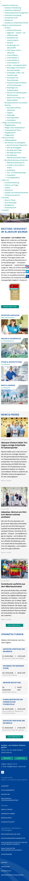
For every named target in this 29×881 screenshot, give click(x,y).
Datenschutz (6, 871)
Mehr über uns (10, 307)
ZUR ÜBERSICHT (14, 625)
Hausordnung (6, 854)
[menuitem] (10, 5)
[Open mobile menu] (0, 1)
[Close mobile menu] (0, 3)
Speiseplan (5, 794)
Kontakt (4, 862)
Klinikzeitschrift (8, 822)
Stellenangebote (8, 790)
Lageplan (21, 758)
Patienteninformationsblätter (13, 838)
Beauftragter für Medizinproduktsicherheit (11, 849)
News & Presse (7, 809)
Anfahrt (7, 758)
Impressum (5, 867)
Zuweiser (4, 786)
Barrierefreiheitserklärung (12, 875)
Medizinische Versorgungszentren (9, 799)
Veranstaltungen (8, 814)
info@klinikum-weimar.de (16, 767)
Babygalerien (6, 818)
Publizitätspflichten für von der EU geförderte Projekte (14, 843)
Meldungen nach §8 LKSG (10, 834)
